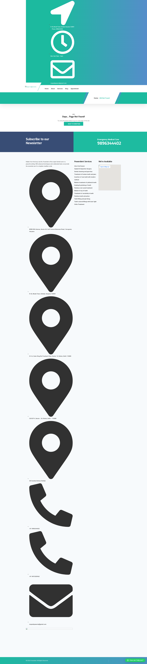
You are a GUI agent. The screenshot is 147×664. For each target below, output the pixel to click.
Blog (66, 88)
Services (60, 88)
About (53, 88)
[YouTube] (112, 661)
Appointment (75, 88)
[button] (135, 660)
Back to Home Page (74, 124)
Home (46, 88)
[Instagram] (115, 661)
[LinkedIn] (109, 661)
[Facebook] (107, 661)
